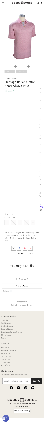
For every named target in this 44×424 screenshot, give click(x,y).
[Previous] (15, 66)
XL (26, 222)
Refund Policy (5, 359)
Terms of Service (6, 365)
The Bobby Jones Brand (8, 350)
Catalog (3, 338)
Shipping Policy (6, 356)
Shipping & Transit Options (20, 253)
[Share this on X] (13, 248)
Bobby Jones (24, 406)
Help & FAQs (5, 320)
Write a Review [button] (23, 286)
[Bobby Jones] (22, 3)
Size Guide (9, 91)
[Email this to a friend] (30, 248)
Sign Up (36, 381)
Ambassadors (5, 353)
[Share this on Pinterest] (25, 248)
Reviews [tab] (6, 291)
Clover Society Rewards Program (11, 332)
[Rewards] (5, 418)
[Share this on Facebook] (19, 248)
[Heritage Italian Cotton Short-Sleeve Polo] (22, 37)
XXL (33, 222)
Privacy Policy (5, 362)
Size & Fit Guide (6, 323)
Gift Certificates (6, 335)
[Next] (28, 66)
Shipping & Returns (7, 329)
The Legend (5, 347)
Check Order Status (7, 326)
